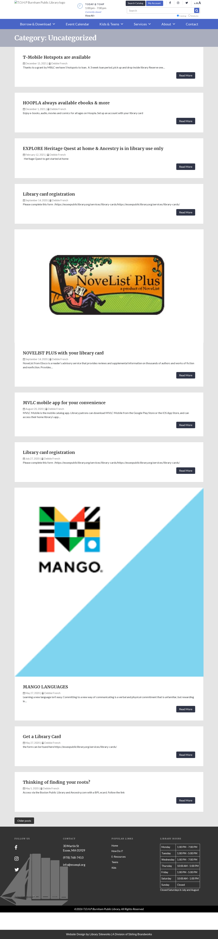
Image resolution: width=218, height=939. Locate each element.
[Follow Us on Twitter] (16, 869)
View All (89, 15)
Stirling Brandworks (140, 934)
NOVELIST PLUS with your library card (63, 353)
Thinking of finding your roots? (56, 782)
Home (115, 845)
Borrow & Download (35, 24)
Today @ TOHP (94, 4)
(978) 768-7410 (73, 857)
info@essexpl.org (74, 864)
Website (194, 16)
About (166, 24)
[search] (196, 10)
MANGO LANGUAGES (45, 687)
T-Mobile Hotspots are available (57, 57)
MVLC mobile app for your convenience (64, 402)
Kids (114, 867)
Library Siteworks (100, 934)
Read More (185, 75)
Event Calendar (77, 24)
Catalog (182, 16)
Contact (192, 24)
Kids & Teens (109, 24)
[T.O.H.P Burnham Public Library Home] (39, 2)
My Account (154, 3)
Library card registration (49, 194)
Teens (115, 862)
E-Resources (119, 856)
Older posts (24, 820)
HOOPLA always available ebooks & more (66, 103)
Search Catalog (135, 3)
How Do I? (117, 851)
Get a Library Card (42, 736)
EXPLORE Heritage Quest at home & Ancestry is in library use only (93, 148)
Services (140, 24)
